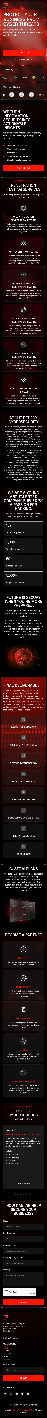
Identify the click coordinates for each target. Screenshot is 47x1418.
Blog (6, 1356)
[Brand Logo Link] (6, 5)
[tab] (15, 1194)
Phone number (9, 1245)
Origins (7, 1351)
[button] (41, 5)
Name (5, 1221)
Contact (7, 1359)
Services (7, 1353)
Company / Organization (13, 1257)
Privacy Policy (16, 1405)
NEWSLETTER (9, 1364)
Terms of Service (30, 1405)
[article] (23, 218)
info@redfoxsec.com (10, 1338)
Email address (9, 1233)
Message (7, 1270)
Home (6, 1348)
